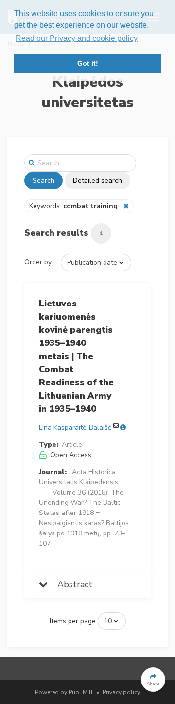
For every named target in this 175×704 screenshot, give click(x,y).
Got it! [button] (87, 63)
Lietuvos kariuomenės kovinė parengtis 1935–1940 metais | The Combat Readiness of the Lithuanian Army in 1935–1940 (76, 356)
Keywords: (73, 205)
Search (43, 180)
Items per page (73, 621)
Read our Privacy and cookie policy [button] (77, 38)
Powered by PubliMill (64, 692)
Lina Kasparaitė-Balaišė (75, 427)
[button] (153, 679)
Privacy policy (121, 692)
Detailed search (97, 180)
